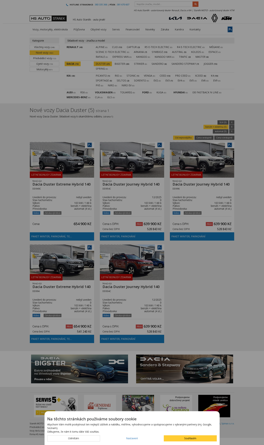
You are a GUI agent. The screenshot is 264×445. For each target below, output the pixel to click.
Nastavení (132, 438)
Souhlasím (190, 438)
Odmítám (73, 438)
